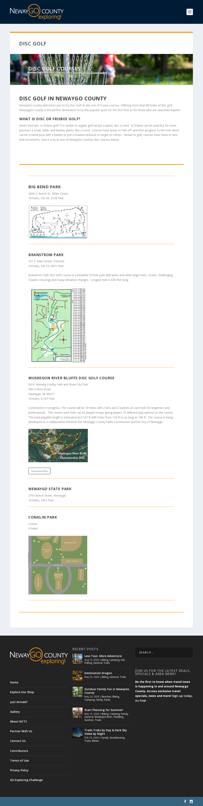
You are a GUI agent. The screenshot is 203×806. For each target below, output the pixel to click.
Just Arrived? (19, 702)
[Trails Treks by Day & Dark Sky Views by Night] (77, 733)
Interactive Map (39, 471)
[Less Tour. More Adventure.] (77, 659)
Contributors (19, 751)
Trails (106, 663)
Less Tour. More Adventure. (103, 656)
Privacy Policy (19, 770)
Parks (107, 699)
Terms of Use (19, 760)
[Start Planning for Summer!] (77, 713)
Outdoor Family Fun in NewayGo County (106, 691)
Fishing (88, 663)
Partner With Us (21, 731)
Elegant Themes (37, 801)
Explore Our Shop (22, 692)
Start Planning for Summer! (103, 710)
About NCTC (18, 721)
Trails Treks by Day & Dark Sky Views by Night (105, 732)
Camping (114, 660)
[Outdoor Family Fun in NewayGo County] (77, 692)
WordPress (74, 801)
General (97, 663)
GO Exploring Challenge (26, 780)
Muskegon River (103, 717)
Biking (105, 660)
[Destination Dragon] (77, 676)
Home (14, 682)
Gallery (15, 712)
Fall (122, 660)
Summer (89, 720)
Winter (95, 741)
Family (99, 699)
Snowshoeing (117, 737)
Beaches (106, 696)
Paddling (118, 717)
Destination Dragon (98, 673)
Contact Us (18, 741)
